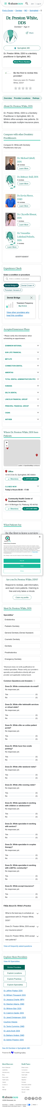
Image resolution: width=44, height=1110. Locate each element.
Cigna (7, 413)
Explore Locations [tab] (14, 973)
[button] (33, 681)
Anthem (8, 419)
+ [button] (6, 442)
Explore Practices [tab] (14, 979)
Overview (8, 98)
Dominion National (13, 346)
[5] (30, 87)
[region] (22, 555)
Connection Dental (13, 366)
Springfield (34, 10)
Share (31, 33)
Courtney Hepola (10, 1022)
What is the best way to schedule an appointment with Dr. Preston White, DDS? (19, 917)
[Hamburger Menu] (6, 3)
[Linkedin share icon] (33, 1099)
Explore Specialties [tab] (15, 984)
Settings (22, 571)
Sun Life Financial (13, 352)
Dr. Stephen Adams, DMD (14, 1004)
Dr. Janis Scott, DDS (12, 1030)
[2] (19, 87)
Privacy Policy (35, 551)
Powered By (6, 1052)
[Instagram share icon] (29, 1099)
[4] (27, 87)
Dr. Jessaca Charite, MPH (14, 999)
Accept (22, 565)
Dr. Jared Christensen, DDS (15, 1017)
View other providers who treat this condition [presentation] (18, 314)
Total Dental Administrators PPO (20, 379)
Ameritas (9, 372)
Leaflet (20, 465)
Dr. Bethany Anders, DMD (14, 1035)
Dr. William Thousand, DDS (15, 995)
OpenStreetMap (28, 465)
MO (25, 10)
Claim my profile (22, 597)
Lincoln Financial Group (16, 399)
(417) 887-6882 (31, 479)
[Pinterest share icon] (40, 1099)
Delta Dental (11, 392)
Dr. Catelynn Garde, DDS (14, 1013)
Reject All (22, 560)
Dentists (18, 10)
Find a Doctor (7, 10)
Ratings (36, 98)
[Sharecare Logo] (16, 3)
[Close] (39, 536)
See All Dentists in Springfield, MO (16, 1048)
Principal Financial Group (17, 406)
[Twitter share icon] (36, 1099)
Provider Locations (22, 98)
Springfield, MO (23, 48)
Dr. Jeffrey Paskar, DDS (13, 990)
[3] (23, 87)
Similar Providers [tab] (14, 967)
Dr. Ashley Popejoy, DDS (14, 1039)
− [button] (6, 445)
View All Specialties (12, 961)
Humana (8, 386)
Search (27, 3)
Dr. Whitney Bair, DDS (12, 1008)
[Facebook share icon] (26, 1099)
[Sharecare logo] (22, 1097)
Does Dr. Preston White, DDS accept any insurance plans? (20, 928)
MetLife (8, 359)
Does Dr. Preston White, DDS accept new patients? (20, 938)
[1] (15, 87)
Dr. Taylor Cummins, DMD (14, 1026)
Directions (14, 479)
